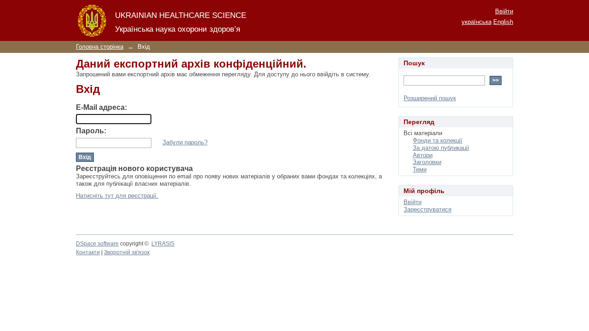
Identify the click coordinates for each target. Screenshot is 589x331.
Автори (423, 155)
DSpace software (97, 243)
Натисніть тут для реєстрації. (117, 195)
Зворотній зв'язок (127, 252)
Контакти (88, 252)
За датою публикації (441, 147)
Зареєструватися (427, 209)
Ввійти (504, 11)
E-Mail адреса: (101, 107)
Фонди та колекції (437, 140)
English (503, 21)
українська (476, 21)
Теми (420, 169)
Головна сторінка (99, 46)
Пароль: (91, 131)
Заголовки (427, 162)
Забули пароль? (185, 142)
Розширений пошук (430, 98)
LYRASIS (162, 243)
